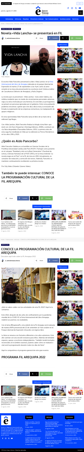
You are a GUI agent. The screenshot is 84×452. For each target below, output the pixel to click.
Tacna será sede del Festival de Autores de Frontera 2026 (75, 223)
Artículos (16, 23)
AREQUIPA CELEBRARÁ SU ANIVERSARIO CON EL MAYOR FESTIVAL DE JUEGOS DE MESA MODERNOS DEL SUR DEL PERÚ (59, 226)
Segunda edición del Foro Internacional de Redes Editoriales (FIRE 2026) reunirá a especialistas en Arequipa (54, 424)
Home (2, 23)
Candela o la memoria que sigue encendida (73, 422)
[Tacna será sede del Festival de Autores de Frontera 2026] (75, 215)
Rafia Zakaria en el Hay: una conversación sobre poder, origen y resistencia (73, 439)
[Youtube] (80, 8)
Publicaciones (9, 23)
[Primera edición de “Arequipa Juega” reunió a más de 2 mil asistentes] (69, 60)
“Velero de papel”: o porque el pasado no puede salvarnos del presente (33, 431)
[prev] (78, 3)
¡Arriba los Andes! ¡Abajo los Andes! (22, 3)
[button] (80, 12)
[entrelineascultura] (3, 38)
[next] (81, 3)
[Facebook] (68, 8)
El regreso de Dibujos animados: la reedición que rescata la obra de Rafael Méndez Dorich (25, 225)
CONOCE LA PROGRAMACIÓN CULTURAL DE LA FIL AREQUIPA (28, 177)
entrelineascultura (13, 38)
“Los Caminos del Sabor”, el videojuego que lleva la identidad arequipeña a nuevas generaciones (8, 225)
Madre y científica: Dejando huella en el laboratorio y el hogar (32, 423)
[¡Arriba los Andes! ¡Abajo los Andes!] (42, 215)
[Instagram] (72, 8)
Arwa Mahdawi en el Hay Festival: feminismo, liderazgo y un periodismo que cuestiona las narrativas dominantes (73, 431)
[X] (76, 8)
